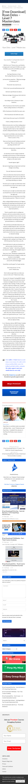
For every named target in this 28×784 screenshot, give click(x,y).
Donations (5, 758)
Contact (4, 771)
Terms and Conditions (7, 766)
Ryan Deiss (6, 424)
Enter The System (14, 748)
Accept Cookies (20, 781)
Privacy (4, 764)
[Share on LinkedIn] (19, 30)
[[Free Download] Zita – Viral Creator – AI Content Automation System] (14, 554)
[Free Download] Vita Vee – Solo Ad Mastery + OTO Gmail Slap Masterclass (13, 512)
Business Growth (7, 24)
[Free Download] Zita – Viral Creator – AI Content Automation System (13, 564)
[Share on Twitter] (7, 30)
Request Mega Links (7, 761)
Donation (7, 377)
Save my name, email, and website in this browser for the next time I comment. (12, 616)
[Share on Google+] (11, 30)
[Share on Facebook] (3, 30)
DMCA (4, 769)
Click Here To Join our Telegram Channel (14, 484)
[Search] (24, 640)
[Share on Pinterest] (15, 30)
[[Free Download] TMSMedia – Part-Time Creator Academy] (14, 528)
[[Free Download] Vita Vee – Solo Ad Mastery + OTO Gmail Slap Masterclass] (14, 501)
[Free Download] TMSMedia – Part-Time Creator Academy (13, 539)
